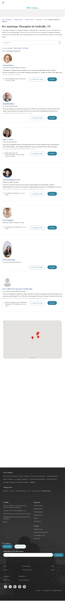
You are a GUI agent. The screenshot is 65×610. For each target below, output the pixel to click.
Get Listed (7, 546)
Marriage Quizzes (38, 512)
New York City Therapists (10, 476)
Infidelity (5, 491)
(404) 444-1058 (37, 79)
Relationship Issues (21, 491)
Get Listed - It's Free (21, 48)
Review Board (26, 566)
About (5, 566)
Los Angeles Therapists (21, 479)
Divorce (12, 491)
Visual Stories (37, 521)
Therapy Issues (7, 487)
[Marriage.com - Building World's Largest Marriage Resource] (32, 8)
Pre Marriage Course (39, 535)
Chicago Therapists (52, 476)
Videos (36, 518)
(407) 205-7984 (37, 267)
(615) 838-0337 (38, 154)
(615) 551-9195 (38, 194)
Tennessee (8, 80)
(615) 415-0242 (38, 303)
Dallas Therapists (8, 479)
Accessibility (22, 576)
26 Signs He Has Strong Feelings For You (14, 510)
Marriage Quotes (38, 515)
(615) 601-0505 (38, 228)
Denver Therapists (24, 476)
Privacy (5, 570)
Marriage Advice (38, 509)
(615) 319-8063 (38, 118)
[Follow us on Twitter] (10, 586)
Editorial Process (27, 570)
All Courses (37, 538)
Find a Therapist (8, 472)
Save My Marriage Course (41, 532)
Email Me (52, 79)
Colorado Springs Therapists (37, 479)
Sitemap (38, 590)
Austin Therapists (51, 479)
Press (52, 566)
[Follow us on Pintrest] (24, 586)
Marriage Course (38, 529)
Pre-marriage (35, 491)
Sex (29, 491)
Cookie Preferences (24, 580)
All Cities (32, 482)
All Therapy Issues (46, 491)
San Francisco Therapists (38, 476)
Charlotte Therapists (22, 482)
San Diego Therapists (9, 482)
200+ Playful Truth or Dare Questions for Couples (17, 513)
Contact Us (6, 576)
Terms (53, 570)
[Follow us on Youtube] (15, 586)
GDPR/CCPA (6, 580)
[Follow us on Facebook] (5, 586)
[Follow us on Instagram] (19, 586)
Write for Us (20, 546)
